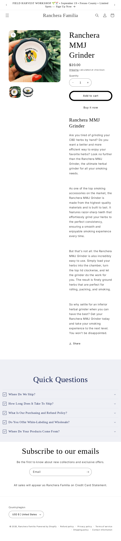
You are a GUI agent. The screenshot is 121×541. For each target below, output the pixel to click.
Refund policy (67, 526)
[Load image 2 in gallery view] (28, 92)
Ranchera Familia (27, 526)
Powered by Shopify (47, 526)
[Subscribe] (88, 472)
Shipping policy (81, 530)
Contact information (102, 530)
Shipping (74, 70)
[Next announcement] (114, 5)
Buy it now (91, 107)
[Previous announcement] (6, 5)
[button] (7, 15)
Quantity (74, 75)
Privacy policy (85, 526)
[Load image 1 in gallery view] (15, 92)
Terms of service (103, 526)
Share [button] (76, 343)
